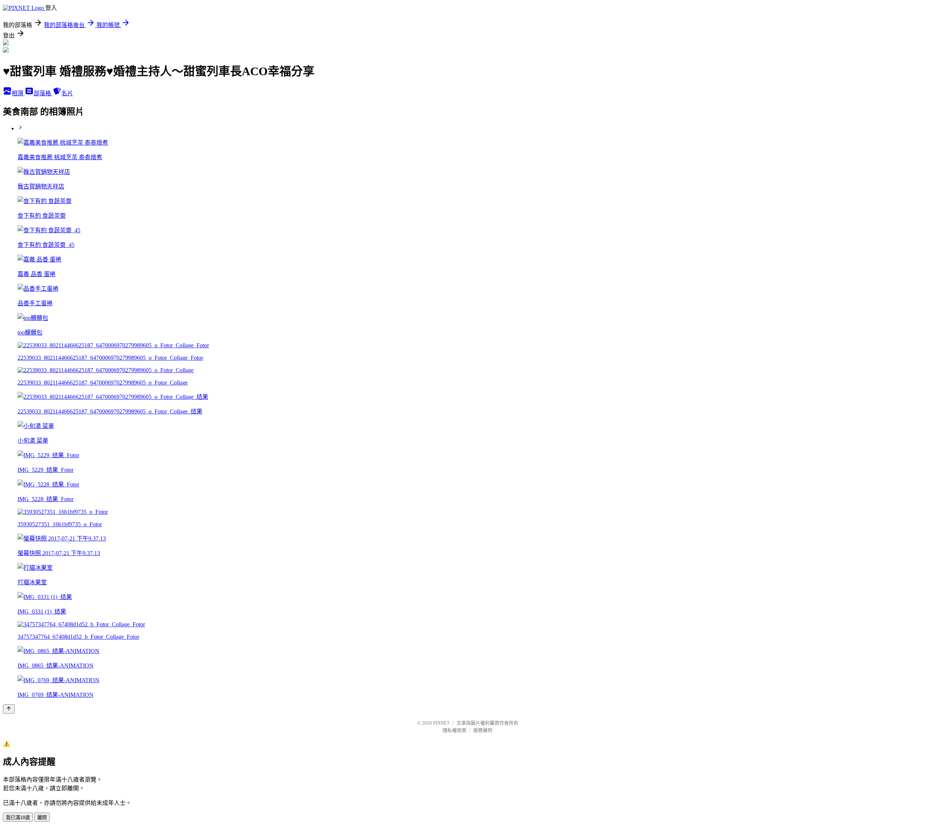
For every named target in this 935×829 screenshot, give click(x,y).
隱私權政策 (454, 730)
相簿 (18, 93)
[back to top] (9, 709)
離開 (42, 817)
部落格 (43, 93)
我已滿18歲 (18, 817)
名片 (67, 93)
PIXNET (441, 723)
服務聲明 (482, 730)
